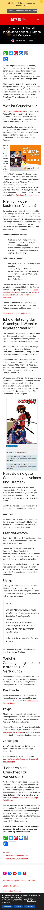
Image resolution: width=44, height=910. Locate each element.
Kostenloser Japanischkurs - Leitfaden (19, 881)
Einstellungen (31, 901)
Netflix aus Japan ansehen (17, 859)
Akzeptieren (7, 906)
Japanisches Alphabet (12, 891)
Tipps (31, 41)
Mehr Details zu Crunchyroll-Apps (25, 195)
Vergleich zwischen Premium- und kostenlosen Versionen (21, 295)
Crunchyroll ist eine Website (14, 111)
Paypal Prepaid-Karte (12, 732)
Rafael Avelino (20, 41)
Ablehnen (18, 906)
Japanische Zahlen (11, 886)
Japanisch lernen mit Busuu (17, 856)
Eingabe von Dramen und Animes (16, 313)
